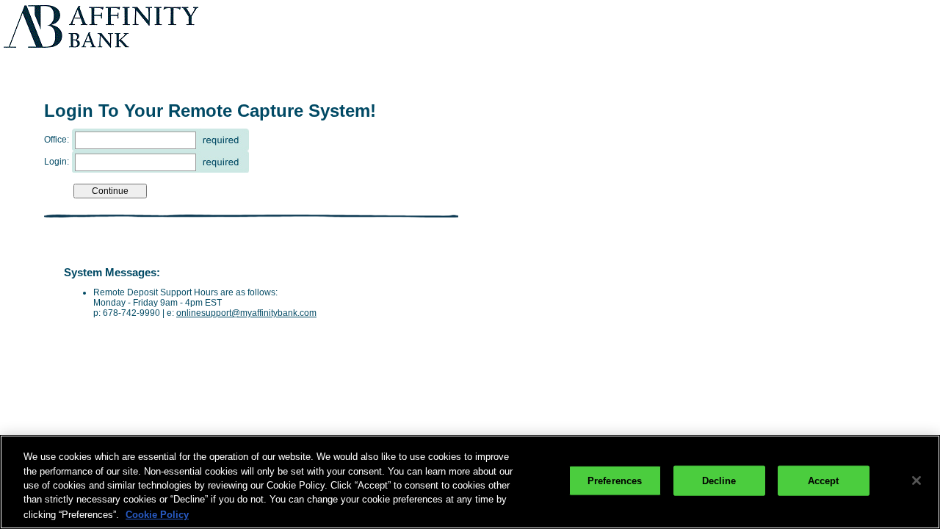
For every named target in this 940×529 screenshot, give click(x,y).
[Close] (916, 480)
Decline (719, 480)
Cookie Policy (157, 513)
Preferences (615, 480)
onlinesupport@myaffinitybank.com (246, 313)
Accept (823, 480)
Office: (56, 139)
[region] (470, 482)
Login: (56, 161)
